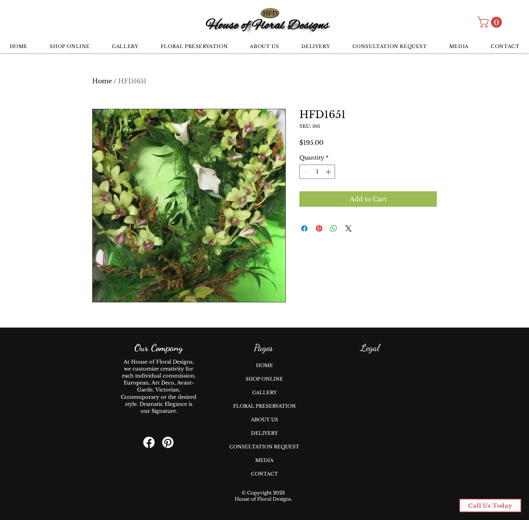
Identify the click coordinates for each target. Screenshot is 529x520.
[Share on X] (348, 228)
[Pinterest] (167, 442)
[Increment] (329, 171)
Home (102, 81)
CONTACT (264, 474)
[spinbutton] (317, 171)
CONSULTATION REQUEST (264, 447)
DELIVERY (264, 433)
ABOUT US (264, 419)
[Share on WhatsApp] (333, 228)
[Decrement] (305, 171)
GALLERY (264, 392)
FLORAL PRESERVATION (264, 406)
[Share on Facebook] (304, 228)
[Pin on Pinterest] (319, 228)
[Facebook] (148, 442)
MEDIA (264, 460)
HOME (264, 365)
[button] (491, 22)
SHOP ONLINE (264, 379)
